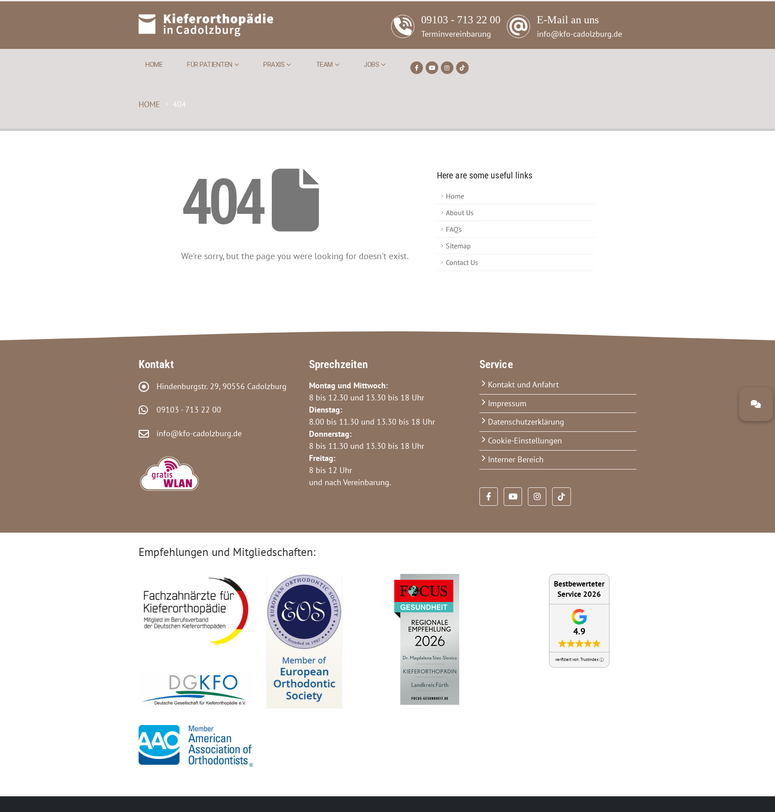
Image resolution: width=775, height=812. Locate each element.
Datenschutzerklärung (526, 422)
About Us (460, 212)
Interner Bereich (516, 459)
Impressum (507, 403)
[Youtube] (432, 67)
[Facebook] (416, 67)
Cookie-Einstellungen (525, 440)
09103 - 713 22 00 (185, 409)
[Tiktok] (462, 67)
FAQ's (454, 229)
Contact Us (462, 262)
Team (324, 65)
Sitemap (458, 245)
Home (153, 65)
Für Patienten (209, 65)
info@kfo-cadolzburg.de (196, 433)
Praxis (273, 65)
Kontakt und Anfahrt (523, 384)
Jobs (371, 65)
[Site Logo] (206, 24)
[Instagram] (447, 67)
